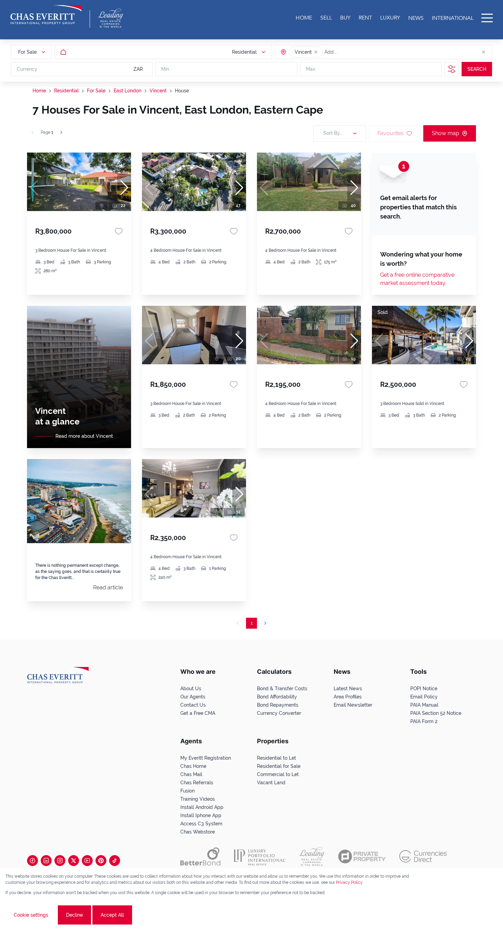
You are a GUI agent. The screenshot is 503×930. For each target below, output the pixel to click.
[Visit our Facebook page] (32, 860)
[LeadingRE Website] (311, 856)
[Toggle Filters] (451, 69)
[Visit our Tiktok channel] (114, 860)
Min (165, 69)
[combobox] (350, 52)
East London (127, 90)
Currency (27, 69)
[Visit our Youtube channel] (87, 860)
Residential (66, 90)
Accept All (112, 915)
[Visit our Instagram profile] (59, 860)
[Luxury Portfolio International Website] (260, 856)
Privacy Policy (349, 882)
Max (310, 69)
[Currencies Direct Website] (423, 856)
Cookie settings (31, 915)
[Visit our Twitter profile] (73, 860)
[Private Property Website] (362, 856)
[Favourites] (119, 231)
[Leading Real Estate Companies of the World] (110, 18)
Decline (74, 915)
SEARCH (476, 69)
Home (39, 90)
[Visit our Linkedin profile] (46, 860)
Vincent (158, 90)
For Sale (96, 90)
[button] (316, 52)
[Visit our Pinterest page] (100, 860)
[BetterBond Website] (200, 856)
